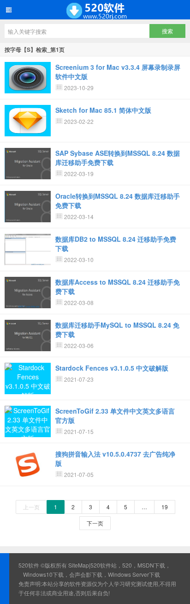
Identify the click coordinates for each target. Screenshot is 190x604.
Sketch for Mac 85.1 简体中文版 (103, 110)
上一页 (31, 507)
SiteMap (78, 565)
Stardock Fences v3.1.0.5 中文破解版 (111, 367)
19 (164, 507)
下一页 (95, 523)
